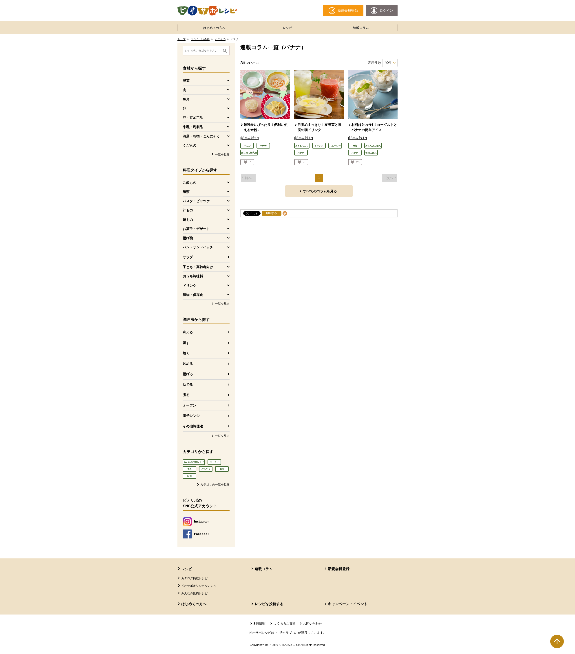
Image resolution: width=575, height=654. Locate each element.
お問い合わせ (312, 623)
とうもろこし (302, 145)
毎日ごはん (371, 152)
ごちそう (205, 469)
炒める (188, 363)
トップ (181, 39)
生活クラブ (286, 632)
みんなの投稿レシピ (194, 462)
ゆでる (188, 384)
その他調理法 (193, 426)
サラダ (188, 257)
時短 (189, 476)
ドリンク (318, 145)
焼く (186, 353)
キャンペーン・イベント (347, 604)
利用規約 (260, 623)
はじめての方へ (214, 28)
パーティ (214, 462)
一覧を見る (222, 154)
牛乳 (189, 469)
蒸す (186, 343)
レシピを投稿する (269, 604)
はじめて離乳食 (249, 152)
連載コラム (361, 28)
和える (188, 332)
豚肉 (222, 469)
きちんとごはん (373, 145)
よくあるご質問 (285, 623)
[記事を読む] (249, 138)
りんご (247, 145)
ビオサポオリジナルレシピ (198, 585)
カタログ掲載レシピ (194, 578)
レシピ (287, 28)
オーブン (189, 405)
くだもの (220, 39)
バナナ (263, 145)
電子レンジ (191, 416)
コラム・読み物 (200, 39)
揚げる (188, 374)
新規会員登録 (338, 569)
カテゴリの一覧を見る (215, 484)
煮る (186, 395)
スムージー (335, 145)
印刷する (271, 213)
